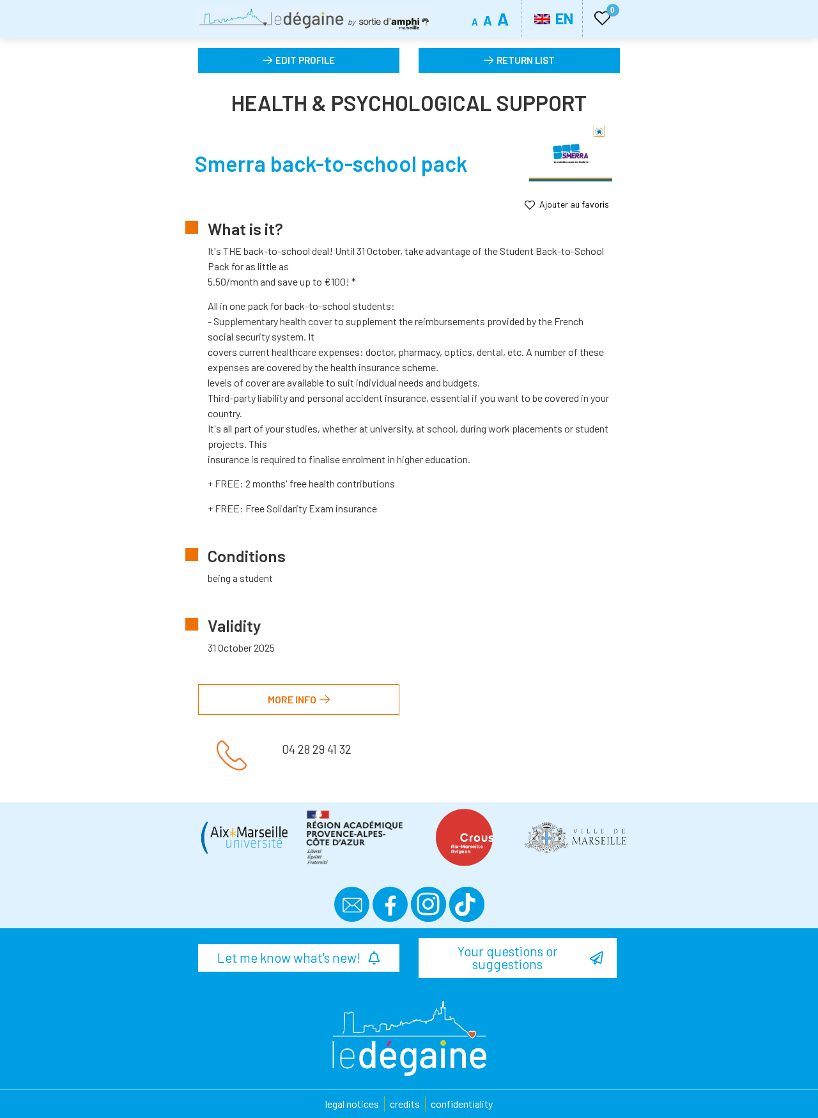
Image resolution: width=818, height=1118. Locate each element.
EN (562, 18)
